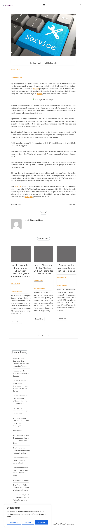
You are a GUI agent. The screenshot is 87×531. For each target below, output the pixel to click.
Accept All (41, 522)
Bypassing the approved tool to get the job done (66, 268)
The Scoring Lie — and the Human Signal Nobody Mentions (21, 450)
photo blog (39, 94)
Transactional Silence (21, 480)
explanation (36, 89)
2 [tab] (40, 335)
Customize (14, 522)
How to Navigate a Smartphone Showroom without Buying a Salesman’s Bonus (20, 271)
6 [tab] (48, 335)
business (19, 77)
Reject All (28, 522)
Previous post (16, 204)
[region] (27, 515)
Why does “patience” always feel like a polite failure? (21, 460)
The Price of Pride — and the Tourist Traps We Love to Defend (21, 487)
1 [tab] (38, 335)
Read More (16, 322)
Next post (72, 204)
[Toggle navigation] (44, 5)
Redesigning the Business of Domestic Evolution (21, 373)
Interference (17, 431)
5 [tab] (46, 335)
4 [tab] (44, 335)
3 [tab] (42, 335)
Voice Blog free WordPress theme (57, 524)
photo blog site (29, 197)
